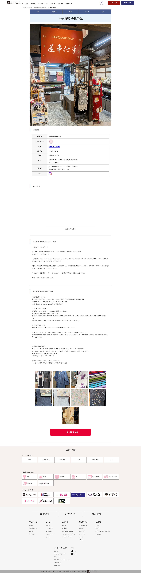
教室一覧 (31, 531)
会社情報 (60, 3)
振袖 (27, 3)
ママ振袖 (81, 537)
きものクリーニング (50, 534)
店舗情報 (54, 12)
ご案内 (87, 12)
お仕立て (48, 537)
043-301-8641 (54, 146)
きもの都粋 (56, 551)
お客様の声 (69, 3)
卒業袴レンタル (57, 557)
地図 (70, 12)
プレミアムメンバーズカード (68, 534)
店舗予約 (72, 432)
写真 (103, 12)
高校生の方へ (82, 540)
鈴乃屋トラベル (57, 562)
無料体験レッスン (33, 528)
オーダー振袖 (82, 534)
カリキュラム (32, 534)
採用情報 (97, 528)
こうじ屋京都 (49, 531)
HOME (24, 7)
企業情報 (97, 525)
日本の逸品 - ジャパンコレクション (62, 559)
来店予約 (114, 3)
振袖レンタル (82, 531)
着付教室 (31, 525)
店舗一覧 (53, 3)
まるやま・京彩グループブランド (102, 531)
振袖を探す (81, 528)
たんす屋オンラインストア (60, 554)
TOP (38, 12)
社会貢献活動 (98, 534)
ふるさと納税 (57, 565)
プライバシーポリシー (67, 537)
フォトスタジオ (49, 528)
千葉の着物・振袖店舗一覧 (40, 7)
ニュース (64, 525)
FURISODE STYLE (83, 525)
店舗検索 (98, 514)
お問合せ (128, 3)
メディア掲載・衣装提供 (67, 531)
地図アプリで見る (70, 229)
